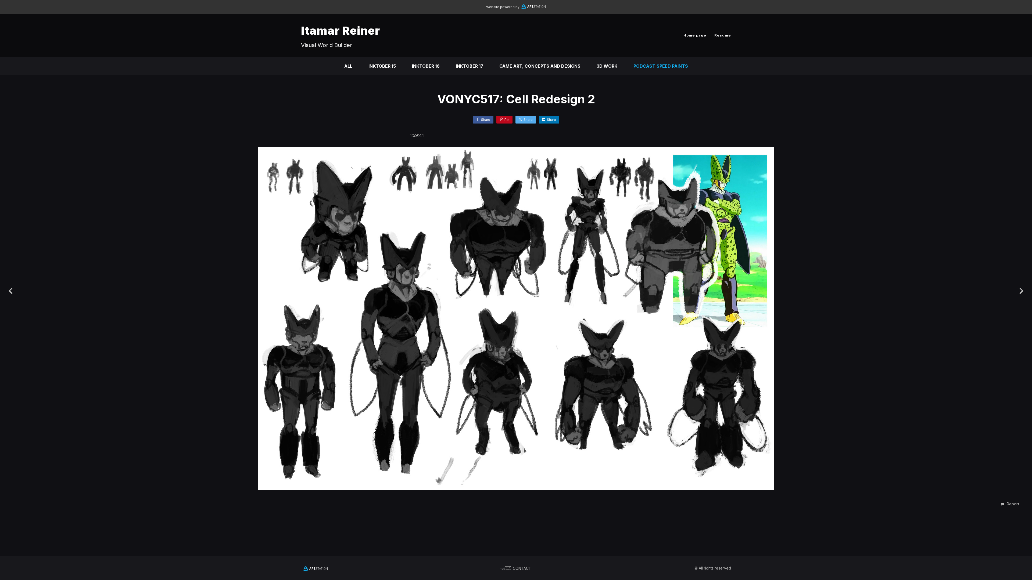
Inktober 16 (426, 66)
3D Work (607, 66)
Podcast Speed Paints (660, 66)
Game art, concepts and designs (539, 66)
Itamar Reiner (340, 30)
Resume (722, 35)
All (348, 66)
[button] (1009, 503)
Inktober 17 (469, 66)
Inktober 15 (382, 66)
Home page (694, 35)
